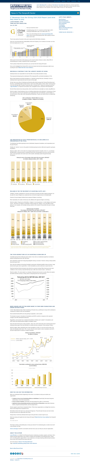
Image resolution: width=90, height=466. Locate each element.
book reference (33, 443)
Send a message (14, 428)
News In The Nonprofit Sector (25, 441)
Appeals (64, 1)
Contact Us (17, 459)
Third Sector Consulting (58, 4)
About (68, 1)
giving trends (26, 443)
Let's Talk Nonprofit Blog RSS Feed (18, 454)
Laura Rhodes (13, 435)
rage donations (14, 86)
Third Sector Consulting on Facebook (13, 454)
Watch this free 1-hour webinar (25, 67)
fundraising (20, 443)
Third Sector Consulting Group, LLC (25, 458)
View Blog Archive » (66, 32)
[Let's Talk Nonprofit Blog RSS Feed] (78, 13)
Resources (73, 1)
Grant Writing (57, 1)
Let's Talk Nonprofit (41, 4)
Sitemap (12, 459)
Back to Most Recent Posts (16, 448)
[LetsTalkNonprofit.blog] (21, 7)
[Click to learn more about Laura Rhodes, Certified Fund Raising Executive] (22, 454)
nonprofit (15, 443)
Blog (79, 1)
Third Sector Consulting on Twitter (16, 454)
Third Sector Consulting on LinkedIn (11, 454)
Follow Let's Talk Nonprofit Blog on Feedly (20, 454)
